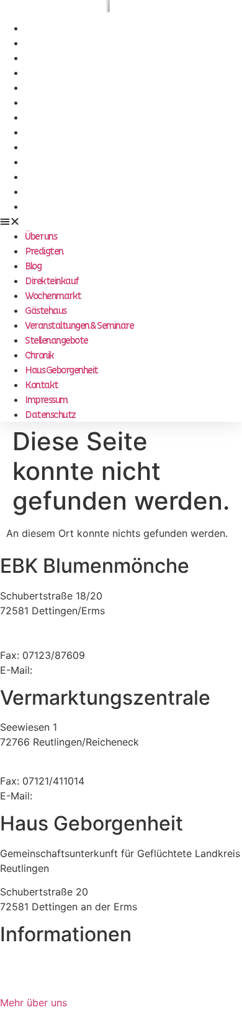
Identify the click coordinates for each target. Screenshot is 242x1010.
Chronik (39, 147)
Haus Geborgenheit (61, 162)
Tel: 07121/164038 (42, 766)
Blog (33, 58)
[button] (121, 221)
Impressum (46, 192)
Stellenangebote (56, 132)
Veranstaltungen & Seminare (79, 117)
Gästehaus (45, 103)
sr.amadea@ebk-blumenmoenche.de (120, 796)
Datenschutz (50, 207)
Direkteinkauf (52, 73)
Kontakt (41, 177)
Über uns (40, 28)
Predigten (44, 43)
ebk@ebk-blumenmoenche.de (104, 670)
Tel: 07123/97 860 (42, 640)
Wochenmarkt (53, 88)
